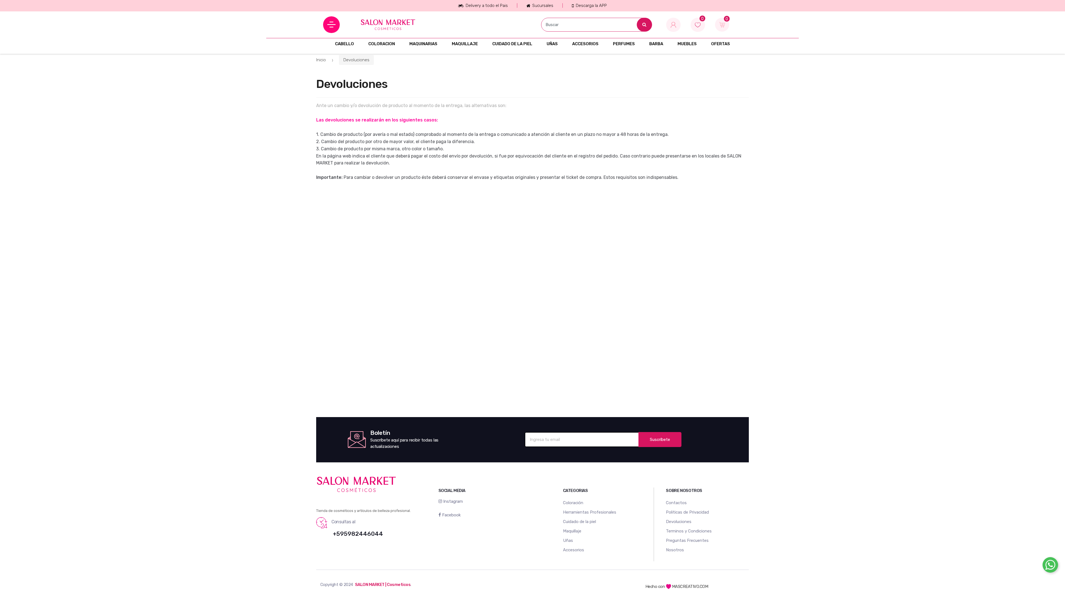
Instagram (452, 501)
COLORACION (381, 43)
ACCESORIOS (585, 43)
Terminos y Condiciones (689, 531)
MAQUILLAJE (465, 43)
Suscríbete (660, 439)
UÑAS (552, 43)
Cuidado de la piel (579, 521)
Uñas (568, 540)
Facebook (451, 514)
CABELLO (344, 43)
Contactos (676, 502)
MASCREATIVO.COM (690, 586)
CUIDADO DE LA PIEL (512, 43)
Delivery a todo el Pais (487, 5)
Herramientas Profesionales (589, 512)
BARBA (656, 43)
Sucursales (542, 5)
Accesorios (573, 549)
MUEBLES (687, 43)
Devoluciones (356, 59)
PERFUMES (624, 43)
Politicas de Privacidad (687, 512)
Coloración (573, 502)
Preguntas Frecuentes (687, 540)
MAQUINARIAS (423, 43)
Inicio (321, 59)
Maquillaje (572, 531)
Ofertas (720, 43)
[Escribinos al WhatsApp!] (1050, 566)
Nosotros (675, 549)
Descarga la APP (591, 5)
